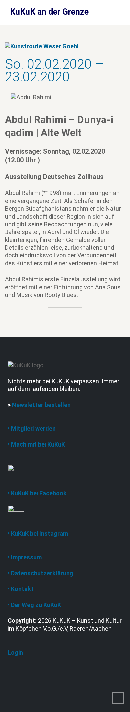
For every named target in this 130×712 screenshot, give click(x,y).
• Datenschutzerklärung (40, 573)
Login (15, 652)
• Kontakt (21, 588)
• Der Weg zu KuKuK (34, 604)
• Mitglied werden (32, 428)
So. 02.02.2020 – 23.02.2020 (54, 70)
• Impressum (25, 557)
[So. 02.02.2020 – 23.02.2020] (42, 45)
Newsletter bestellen (41, 404)
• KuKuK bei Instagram (38, 533)
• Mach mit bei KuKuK (36, 444)
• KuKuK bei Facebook (37, 493)
